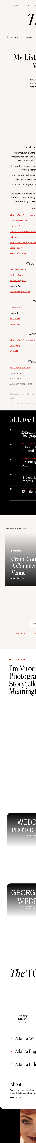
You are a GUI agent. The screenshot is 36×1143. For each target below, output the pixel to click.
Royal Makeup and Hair (20, 292)
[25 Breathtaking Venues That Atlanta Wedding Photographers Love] (14, 433)
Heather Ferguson (18, 281)
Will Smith (14, 351)
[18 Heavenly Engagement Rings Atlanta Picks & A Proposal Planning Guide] (14, 448)
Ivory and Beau (16, 226)
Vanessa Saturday (18, 253)
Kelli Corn (14, 237)
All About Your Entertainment (22, 215)
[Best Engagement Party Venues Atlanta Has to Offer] (14, 463)
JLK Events (15, 346)
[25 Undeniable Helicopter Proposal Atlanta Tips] (14, 492)
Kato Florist (15, 319)
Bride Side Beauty (18, 270)
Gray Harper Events (18, 221)
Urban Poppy (16, 248)
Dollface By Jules (17, 275)
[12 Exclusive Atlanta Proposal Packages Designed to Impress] (14, 478)
